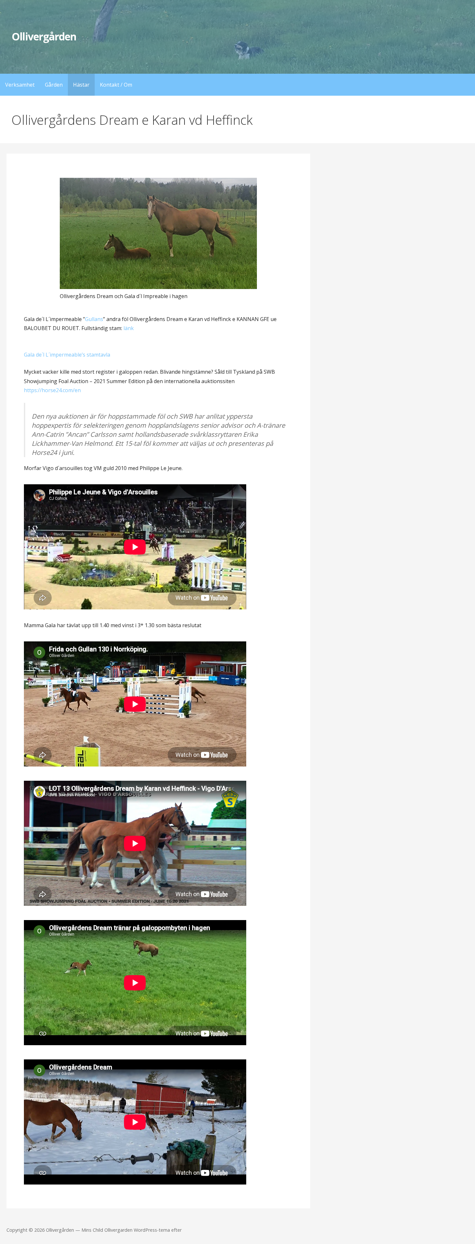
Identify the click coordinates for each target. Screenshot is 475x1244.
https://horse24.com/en (52, 390)
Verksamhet (20, 84)
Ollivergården (44, 36)
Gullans (94, 319)
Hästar (81, 84)
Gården (54, 84)
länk (128, 328)
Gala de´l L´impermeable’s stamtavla (67, 354)
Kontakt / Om (116, 84)
